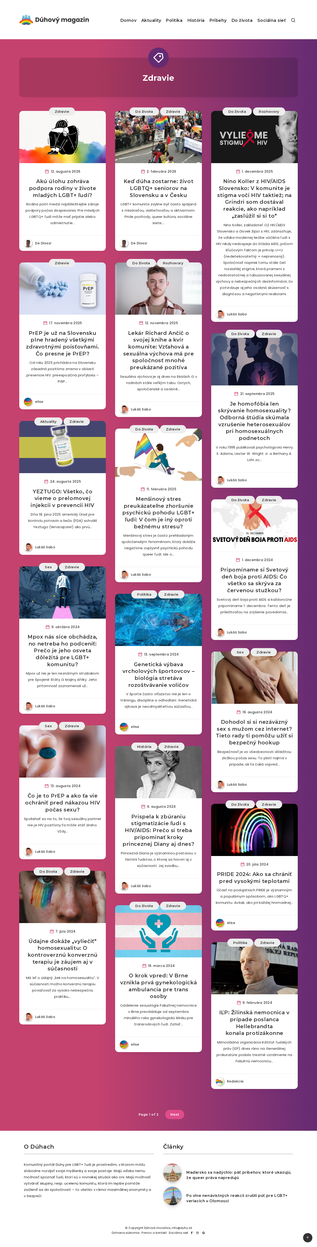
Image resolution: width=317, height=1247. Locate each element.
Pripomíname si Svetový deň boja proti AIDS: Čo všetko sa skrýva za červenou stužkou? (254, 580)
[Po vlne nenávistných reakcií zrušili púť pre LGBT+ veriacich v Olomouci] (172, 1196)
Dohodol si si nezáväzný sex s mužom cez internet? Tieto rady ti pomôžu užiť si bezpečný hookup (254, 732)
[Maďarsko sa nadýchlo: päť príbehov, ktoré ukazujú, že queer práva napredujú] (172, 1172)
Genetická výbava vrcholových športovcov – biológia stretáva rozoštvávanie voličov (158, 674)
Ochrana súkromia (126, 1233)
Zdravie (62, 111)
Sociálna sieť (271, 20)
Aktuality (151, 20)
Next (174, 1114)
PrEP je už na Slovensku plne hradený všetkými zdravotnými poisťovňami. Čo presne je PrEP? (62, 343)
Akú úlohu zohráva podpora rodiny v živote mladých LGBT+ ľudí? (62, 188)
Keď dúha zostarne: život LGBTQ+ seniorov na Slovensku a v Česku (158, 188)
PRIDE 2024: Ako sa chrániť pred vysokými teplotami (254, 877)
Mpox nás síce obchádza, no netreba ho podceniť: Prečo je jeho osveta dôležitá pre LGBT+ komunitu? (62, 651)
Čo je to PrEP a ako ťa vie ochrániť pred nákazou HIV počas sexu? (62, 803)
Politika (174, 20)
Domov (128, 20)
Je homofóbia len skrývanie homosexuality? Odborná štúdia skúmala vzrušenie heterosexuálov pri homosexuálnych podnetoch (254, 421)
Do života (242, 20)
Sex (48, 567)
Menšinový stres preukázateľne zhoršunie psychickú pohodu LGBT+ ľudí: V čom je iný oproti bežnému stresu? (158, 513)
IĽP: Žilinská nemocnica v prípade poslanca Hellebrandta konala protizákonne (254, 1022)
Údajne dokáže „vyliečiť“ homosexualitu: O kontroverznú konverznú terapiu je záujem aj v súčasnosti (63, 955)
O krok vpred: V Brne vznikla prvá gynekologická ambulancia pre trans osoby (158, 985)
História (196, 20)
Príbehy (218, 20)
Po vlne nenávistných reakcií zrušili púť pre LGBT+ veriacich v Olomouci (237, 1198)
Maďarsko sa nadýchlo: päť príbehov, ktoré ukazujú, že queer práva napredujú (238, 1175)
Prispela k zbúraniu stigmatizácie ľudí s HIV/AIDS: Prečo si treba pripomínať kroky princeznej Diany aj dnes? (158, 830)
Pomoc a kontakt (154, 1233)
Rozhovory (269, 111)
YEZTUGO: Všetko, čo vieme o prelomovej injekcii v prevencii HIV (62, 498)
